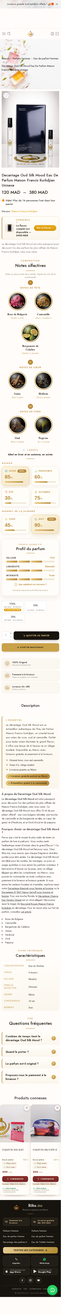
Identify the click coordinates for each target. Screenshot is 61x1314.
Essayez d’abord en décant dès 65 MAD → (15, 1184)
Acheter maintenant (32, 647)
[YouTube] (38, 1280)
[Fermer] (57, 4)
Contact (46, 1289)
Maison (5, 58)
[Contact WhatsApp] (52, 1290)
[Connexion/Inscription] (52, 34)
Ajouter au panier (38, 635)
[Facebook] (22, 1280)
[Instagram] (30, 1280)
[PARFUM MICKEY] (15, 1123)
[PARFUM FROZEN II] (46, 1123)
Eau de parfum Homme (13, 1236)
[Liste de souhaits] (6, 95)
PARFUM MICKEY (13, 1149)
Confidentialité (35, 1289)
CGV (25, 1289)
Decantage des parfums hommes (16, 1242)
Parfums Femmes (21, 58)
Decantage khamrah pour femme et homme (30, 888)
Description (30, 705)
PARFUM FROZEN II (45, 1149)
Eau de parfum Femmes (46, 58)
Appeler (16, 1263)
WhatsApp (44, 1263)
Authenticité (16, 1289)
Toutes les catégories (29, 1250)
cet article (26, 911)
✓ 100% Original (10, 1188)
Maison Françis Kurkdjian (24, 211)
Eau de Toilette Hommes (43, 1242)
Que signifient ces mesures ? (31, 584)
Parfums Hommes (10, 1230)
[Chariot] (57, 34)
